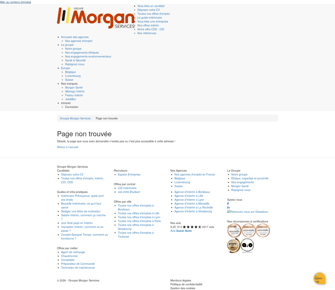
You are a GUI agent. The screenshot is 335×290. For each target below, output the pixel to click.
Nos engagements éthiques (82, 52)
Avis (181, 231)
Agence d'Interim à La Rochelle (193, 207)
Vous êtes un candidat (151, 6)
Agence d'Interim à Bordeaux (192, 192)
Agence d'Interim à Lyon (189, 199)
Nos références (146, 33)
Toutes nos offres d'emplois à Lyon (139, 217)
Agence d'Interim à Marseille (191, 203)
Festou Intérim (74, 95)
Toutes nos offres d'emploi (153, 14)
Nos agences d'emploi (78, 41)
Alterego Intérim (75, 91)
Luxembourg (73, 76)
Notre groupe (73, 48)
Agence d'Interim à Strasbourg (193, 211)
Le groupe (67, 45)
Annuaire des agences (75, 37)
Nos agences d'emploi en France (194, 174)
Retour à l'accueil (67, 147)
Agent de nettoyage (73, 252)
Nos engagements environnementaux (88, 56)
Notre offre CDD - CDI (150, 29)
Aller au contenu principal (15, 2)
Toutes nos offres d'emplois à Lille (138, 213)
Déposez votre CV (148, 10)
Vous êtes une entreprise (152, 21)
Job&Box (70, 99)
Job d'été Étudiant (129, 192)
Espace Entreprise (129, 174)
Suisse (69, 80)
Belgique (70, 72)
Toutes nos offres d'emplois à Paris (139, 221)
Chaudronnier (69, 256)
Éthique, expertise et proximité (250, 178)
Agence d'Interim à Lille (188, 196)
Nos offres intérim (148, 25)
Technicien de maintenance (78, 267)
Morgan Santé (74, 87)
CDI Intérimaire (127, 188)
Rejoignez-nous (74, 64)
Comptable (67, 260)
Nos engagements (242, 182)
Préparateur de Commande (78, 264)
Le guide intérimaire (149, 17)
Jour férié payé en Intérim (77, 223)
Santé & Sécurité (75, 60)
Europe (65, 68)
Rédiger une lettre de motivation (80, 211)
